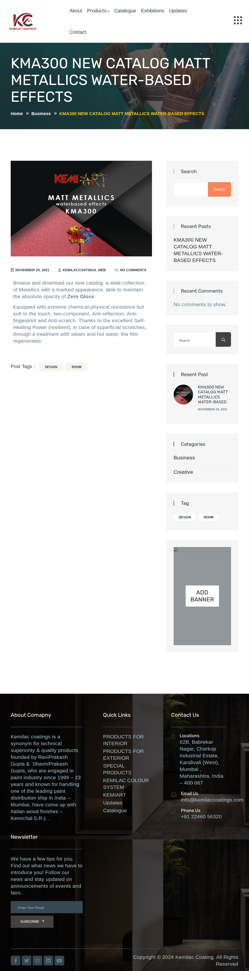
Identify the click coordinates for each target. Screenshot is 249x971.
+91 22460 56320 (201, 816)
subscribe (29, 922)
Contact (78, 32)
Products (96, 10)
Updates (178, 10)
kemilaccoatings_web (84, 270)
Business (184, 457)
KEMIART (114, 795)
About (76, 10)
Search (189, 171)
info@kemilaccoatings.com (212, 799)
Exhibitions (152, 10)
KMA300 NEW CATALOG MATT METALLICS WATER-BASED (213, 394)
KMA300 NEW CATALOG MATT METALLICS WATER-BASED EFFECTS (198, 250)
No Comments (132, 270)
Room (76, 367)
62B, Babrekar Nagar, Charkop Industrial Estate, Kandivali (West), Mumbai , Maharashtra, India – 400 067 (201, 762)
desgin (51, 367)
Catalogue (125, 10)
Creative (183, 472)
